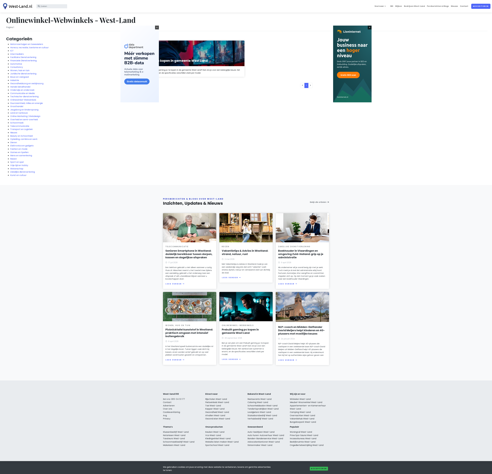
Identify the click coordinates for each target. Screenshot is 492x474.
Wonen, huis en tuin (19, 70)
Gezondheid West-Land (217, 412)
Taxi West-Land (213, 405)
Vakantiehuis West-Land (302, 418)
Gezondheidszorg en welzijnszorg (26, 83)
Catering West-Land (258, 402)
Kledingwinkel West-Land (217, 438)
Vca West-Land (213, 435)
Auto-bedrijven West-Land (261, 432)
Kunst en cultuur (18, 175)
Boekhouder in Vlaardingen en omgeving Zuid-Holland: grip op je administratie (300, 254)
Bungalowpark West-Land (303, 422)
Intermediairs (17, 54)
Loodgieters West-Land (259, 412)
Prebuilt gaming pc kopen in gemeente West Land (240, 331)
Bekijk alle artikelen (318, 202)
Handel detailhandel (20, 86)
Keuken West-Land (214, 432)
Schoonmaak (17, 122)
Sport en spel (17, 162)
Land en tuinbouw (19, 112)
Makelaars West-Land (174, 445)
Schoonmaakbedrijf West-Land (178, 441)
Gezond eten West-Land (217, 418)
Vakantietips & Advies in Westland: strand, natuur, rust (245, 252)
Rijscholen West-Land (216, 399)
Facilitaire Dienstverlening (23, 57)
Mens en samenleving (21, 155)
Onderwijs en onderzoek (22, 90)
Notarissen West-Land (174, 435)
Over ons (167, 408)
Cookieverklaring (171, 412)
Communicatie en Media (22, 93)
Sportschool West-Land (217, 445)
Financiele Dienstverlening (23, 60)
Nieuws (454, 6)
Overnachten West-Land (302, 415)
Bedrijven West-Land (414, 6)
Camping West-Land (300, 412)
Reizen (13, 158)
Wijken (398, 6)
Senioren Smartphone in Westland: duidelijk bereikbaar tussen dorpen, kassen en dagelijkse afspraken (188, 254)
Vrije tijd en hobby (19, 165)
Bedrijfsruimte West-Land (302, 441)
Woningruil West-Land (301, 432)
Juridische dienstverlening (23, 73)
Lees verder (174, 284)
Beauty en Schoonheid (21, 135)
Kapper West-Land (214, 408)
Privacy (166, 418)
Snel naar (379, 6)
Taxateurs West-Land (174, 438)
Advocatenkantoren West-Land (264, 441)
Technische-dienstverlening (24, 96)
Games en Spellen (19, 152)
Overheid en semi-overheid (24, 119)
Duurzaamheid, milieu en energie (26, 103)
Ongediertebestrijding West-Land (307, 445)
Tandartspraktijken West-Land (263, 408)
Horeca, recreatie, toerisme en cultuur (29, 47)
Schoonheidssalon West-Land (262, 405)
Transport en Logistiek (21, 129)
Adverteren (481, 6)
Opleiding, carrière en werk (23, 139)
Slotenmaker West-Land (260, 445)
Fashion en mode (18, 149)
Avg (165, 415)
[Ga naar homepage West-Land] (17, 6)
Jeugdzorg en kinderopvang (24, 109)
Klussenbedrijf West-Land (176, 432)
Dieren (13, 142)
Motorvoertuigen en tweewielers (26, 44)
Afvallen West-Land (215, 415)
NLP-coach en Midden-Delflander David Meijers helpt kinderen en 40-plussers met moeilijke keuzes (301, 330)
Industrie (14, 80)
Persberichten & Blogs (438, 6)
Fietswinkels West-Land (217, 402)
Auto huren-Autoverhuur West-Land (266, 435)
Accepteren (319, 468)
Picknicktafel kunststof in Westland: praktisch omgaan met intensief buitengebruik (189, 333)
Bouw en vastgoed (19, 76)
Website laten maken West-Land (222, 441)
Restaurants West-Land (259, 399)
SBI (391, 6)
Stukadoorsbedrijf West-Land (262, 415)
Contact (464, 6)
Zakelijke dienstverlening (22, 171)
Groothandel (16, 106)
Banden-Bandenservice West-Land (265, 438)
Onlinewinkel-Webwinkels (23, 99)
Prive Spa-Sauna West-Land (304, 435)
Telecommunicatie (19, 126)
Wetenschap (16, 168)
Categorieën (19, 39)
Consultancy (16, 67)
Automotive (16, 63)
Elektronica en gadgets (22, 145)
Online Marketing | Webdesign (25, 116)
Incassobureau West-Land (303, 438)
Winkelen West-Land (300, 399)
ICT (12, 50)
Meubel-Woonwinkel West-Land (306, 402)
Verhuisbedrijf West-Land (260, 418)
